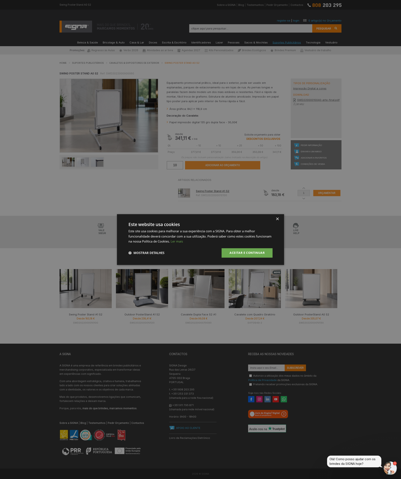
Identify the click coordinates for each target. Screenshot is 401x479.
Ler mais (177, 241)
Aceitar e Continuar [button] (247, 253)
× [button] (277, 219)
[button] (146, 253)
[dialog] (200, 239)
